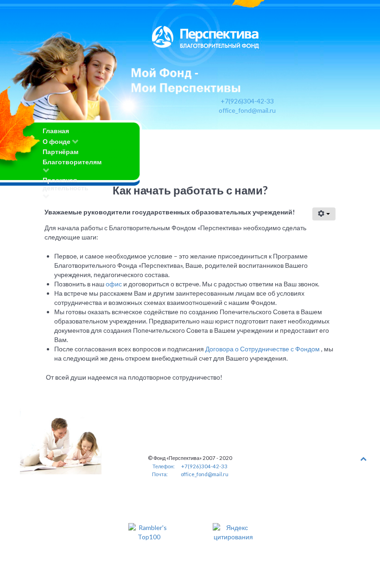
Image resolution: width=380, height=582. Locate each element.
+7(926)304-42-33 (247, 101)
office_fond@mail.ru (247, 110)
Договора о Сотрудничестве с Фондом (262, 349)
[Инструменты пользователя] (324, 213)
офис (114, 284)
